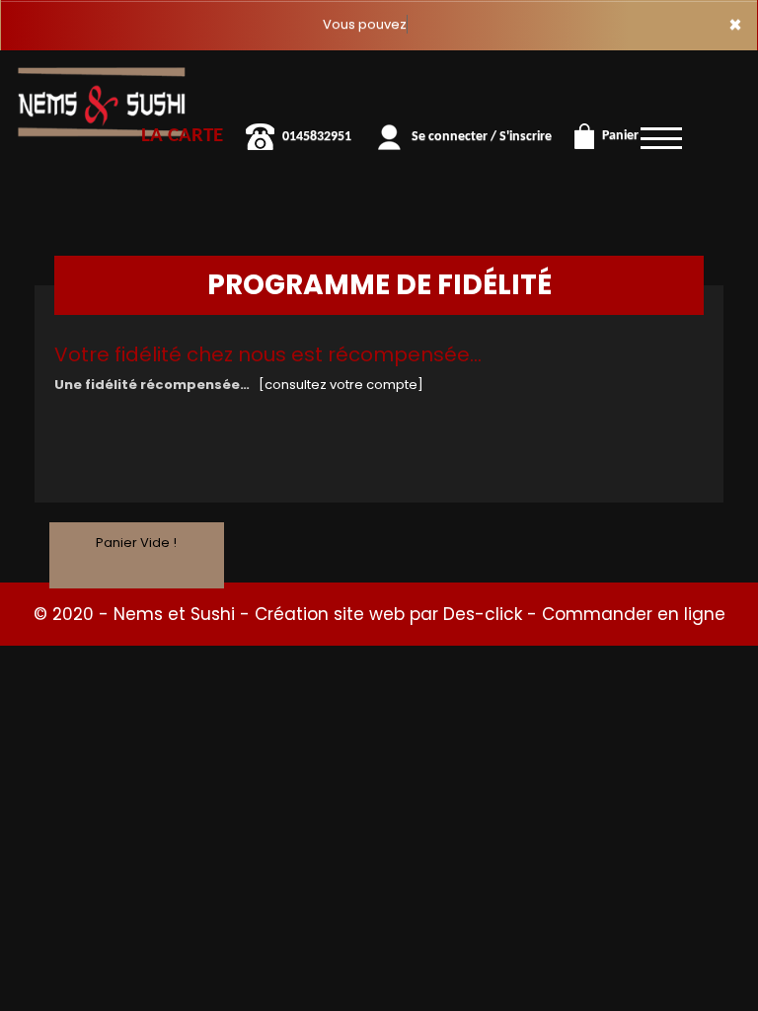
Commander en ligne (633, 614)
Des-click (482, 614)
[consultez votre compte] (341, 384)
